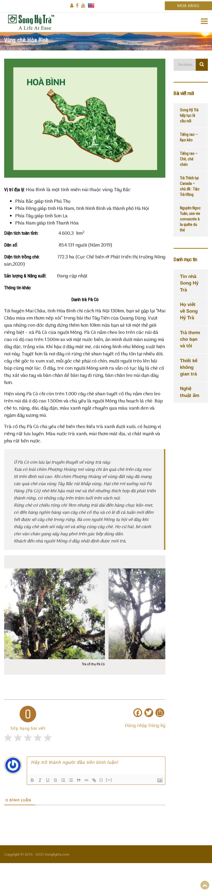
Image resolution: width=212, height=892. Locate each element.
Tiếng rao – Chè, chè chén (189, 159)
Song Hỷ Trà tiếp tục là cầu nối (189, 115)
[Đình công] (55, 780)
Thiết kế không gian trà (188, 367)
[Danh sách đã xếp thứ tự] (63, 780)
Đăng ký (157, 726)
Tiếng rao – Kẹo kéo (189, 137)
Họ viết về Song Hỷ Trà (189, 311)
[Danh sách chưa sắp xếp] (71, 780)
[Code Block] (86, 780)
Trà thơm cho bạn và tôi (190, 339)
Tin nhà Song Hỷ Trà (189, 283)
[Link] (94, 780)
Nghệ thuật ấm (189, 392)
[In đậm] (32, 780)
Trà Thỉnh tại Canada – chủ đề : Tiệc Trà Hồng (190, 186)
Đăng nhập (136, 726)
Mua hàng (188, 6)
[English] (91, 5)
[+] (109, 780)
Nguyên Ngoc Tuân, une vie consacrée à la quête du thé (190, 219)
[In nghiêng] (40, 780)
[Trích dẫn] (79, 780)
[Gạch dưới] (48, 780)
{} (101, 780)
